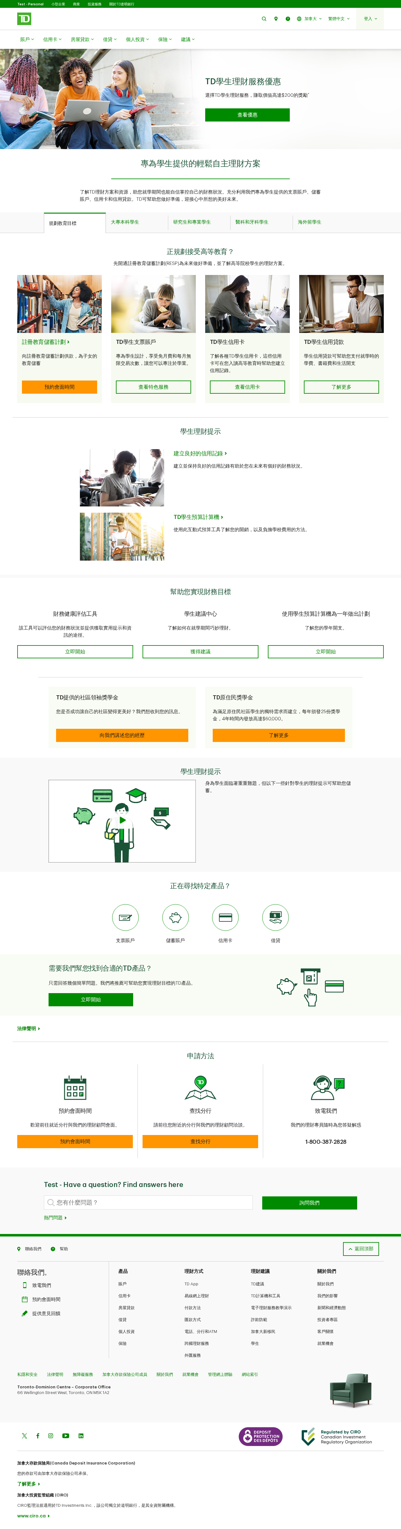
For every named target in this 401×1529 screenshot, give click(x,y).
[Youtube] (65, 1437)
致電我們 (41, 1285)
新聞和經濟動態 (331, 1308)
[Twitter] (24, 1437)
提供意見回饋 (46, 1313)
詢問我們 (309, 1202)
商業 (76, 4)
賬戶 (25, 39)
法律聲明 (55, 1374)
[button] (264, 18)
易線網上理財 (197, 1296)
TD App (191, 1284)
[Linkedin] (81, 1437)
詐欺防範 (259, 1320)
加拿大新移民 (263, 1331)
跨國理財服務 (197, 1343)
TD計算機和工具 (265, 1296)
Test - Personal (30, 4)
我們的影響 (327, 1296)
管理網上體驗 (220, 1374)
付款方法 (193, 1308)
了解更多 (26, 1484)
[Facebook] (37, 1437)
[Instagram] (50, 1437)
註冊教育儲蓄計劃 (44, 342)
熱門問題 (54, 1217)
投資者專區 (327, 1320)
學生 (255, 1343)
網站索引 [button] (250, 1374)
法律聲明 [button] (26, 1028)
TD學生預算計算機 (196, 517)
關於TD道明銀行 (121, 4)
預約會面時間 (46, 1299)
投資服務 (95, 4)
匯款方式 (193, 1320)
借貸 (107, 39)
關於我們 (325, 1284)
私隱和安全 (27, 1374)
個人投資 (135, 39)
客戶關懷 (325, 1331)
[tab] (75, 223)
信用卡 (50, 39)
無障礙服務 (83, 1374)
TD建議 (257, 1284)
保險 (163, 39)
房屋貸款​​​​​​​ (80, 39)
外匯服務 (193, 1355)
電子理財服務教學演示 (271, 1308)
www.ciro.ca (31, 1516)
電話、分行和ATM (201, 1331)
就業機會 (325, 1343)
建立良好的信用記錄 (198, 453)
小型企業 (58, 4)
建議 (185, 39)
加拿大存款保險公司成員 (124, 1374)
